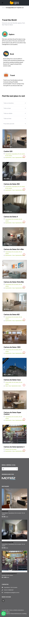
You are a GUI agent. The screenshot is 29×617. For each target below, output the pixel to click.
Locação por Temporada (10, 613)
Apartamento (8, 157)
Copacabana (8, 154)
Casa (6, 386)
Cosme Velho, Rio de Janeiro (12, 382)
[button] (3, 613)
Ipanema (7, 449)
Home (3, 7)
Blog (25, 613)
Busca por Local (20, 613)
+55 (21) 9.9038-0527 (9, 590)
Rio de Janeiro (8, 155)
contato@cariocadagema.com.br (11, 592)
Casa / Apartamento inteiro (18, 157)
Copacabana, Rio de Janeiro (18, 154)
